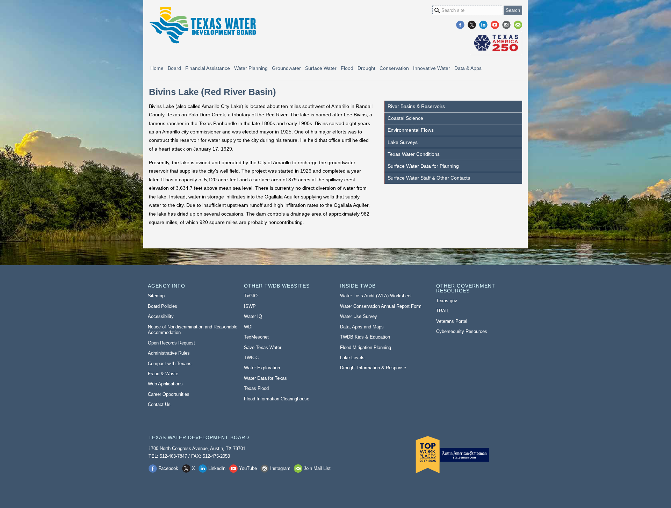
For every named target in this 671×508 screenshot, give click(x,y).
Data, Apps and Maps (362, 326)
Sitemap (156, 295)
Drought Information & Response (373, 367)
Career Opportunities (168, 394)
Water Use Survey (358, 316)
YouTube (495, 25)
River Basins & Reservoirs (416, 106)
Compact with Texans (170, 363)
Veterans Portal (451, 321)
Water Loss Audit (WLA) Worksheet (376, 295)
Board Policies (162, 306)
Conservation (394, 68)
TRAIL (442, 310)
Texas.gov (446, 300)
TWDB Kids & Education (365, 337)
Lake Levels (352, 357)
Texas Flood (256, 388)
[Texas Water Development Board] (202, 25)
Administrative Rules (169, 353)
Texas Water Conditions (414, 154)
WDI (248, 326)
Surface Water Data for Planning (423, 166)
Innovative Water (431, 68)
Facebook (460, 25)
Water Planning (251, 68)
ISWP (250, 306)
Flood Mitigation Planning (365, 347)
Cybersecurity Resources (461, 331)
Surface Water (321, 68)
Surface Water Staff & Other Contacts (429, 178)
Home (157, 68)
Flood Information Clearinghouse (276, 398)
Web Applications (165, 383)
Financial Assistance (207, 68)
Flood (347, 68)
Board (174, 68)
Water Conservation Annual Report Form (380, 306)
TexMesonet (256, 337)
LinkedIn (483, 25)
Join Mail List (518, 25)
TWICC (251, 357)
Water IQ (253, 316)
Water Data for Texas (265, 378)
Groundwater (286, 68)
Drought (366, 68)
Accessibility (161, 316)
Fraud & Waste (163, 373)
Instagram (506, 25)
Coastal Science (405, 118)
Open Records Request (171, 343)
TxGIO (251, 295)
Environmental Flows (411, 130)
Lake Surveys (403, 142)
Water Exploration (262, 367)
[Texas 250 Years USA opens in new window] (496, 43)
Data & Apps (468, 68)
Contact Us (159, 404)
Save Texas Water (262, 347)
